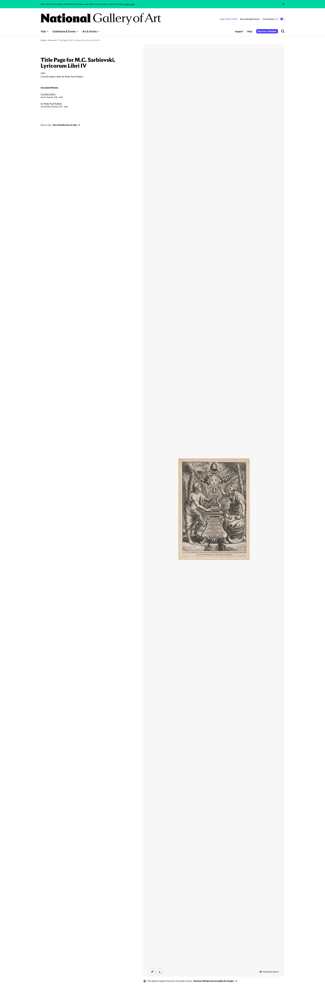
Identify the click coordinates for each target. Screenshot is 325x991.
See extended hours (249, 18)
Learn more (129, 4)
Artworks (52, 40)
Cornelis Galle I (48, 94)
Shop (249, 31)
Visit (43, 31)
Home (43, 40)
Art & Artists (89, 31)
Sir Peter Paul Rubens (51, 103)
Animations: (271, 19)
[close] (283, 4)
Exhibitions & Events (64, 31)
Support (239, 31)
